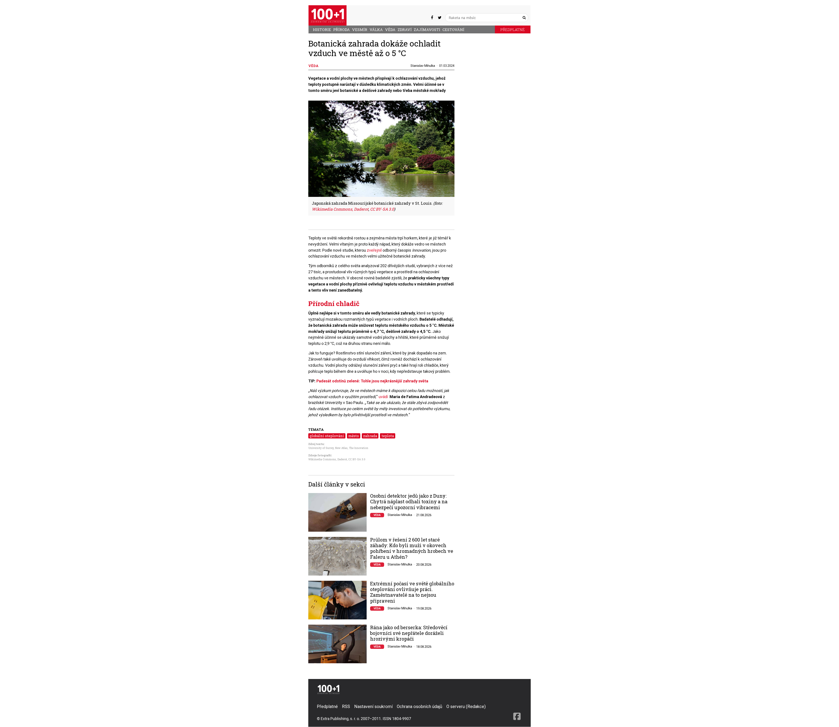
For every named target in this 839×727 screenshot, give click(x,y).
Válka (376, 29)
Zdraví (405, 29)
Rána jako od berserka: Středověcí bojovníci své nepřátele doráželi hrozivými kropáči (408, 633)
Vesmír (359, 29)
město (353, 435)
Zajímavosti (427, 29)
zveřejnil (375, 250)
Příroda (341, 29)
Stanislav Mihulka (423, 66)
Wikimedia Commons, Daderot (327, 459)
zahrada (370, 435)
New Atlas (341, 448)
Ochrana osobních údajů (419, 706)
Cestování (453, 29)
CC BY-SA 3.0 (356, 459)
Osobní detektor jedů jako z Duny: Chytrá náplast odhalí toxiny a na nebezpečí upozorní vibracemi (408, 501)
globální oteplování (327, 435)
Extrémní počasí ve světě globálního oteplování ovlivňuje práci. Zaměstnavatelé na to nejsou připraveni (412, 592)
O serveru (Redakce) (466, 706)
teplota (387, 435)
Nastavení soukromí (373, 706)
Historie (322, 29)
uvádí (383, 396)
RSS (346, 706)
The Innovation (358, 448)
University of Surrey (321, 448)
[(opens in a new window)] (432, 18)
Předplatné (512, 29)
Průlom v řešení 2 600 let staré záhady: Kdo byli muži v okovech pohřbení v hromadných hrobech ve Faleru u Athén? (411, 548)
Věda (390, 29)
